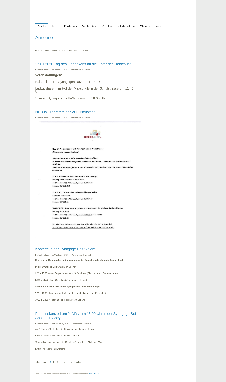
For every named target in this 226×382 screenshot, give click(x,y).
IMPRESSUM (94, 374)
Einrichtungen (70, 26)
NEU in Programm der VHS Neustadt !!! (67, 112)
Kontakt (158, 26)
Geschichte (107, 26)
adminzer (47, 50)
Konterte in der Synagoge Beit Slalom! (65, 249)
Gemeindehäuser (89, 26)
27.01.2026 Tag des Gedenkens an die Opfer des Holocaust (83, 64)
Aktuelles (42, 26)
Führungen (145, 26)
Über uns (55, 26)
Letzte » (78, 362)
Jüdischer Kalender (126, 26)
